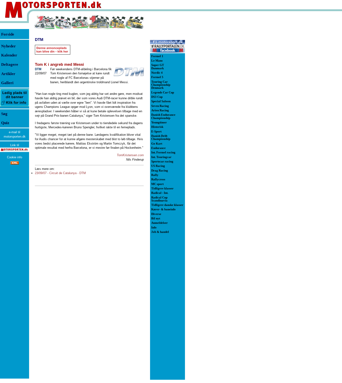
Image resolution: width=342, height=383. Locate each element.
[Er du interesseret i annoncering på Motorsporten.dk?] (14, 106)
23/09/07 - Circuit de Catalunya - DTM (60, 173)
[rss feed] (14, 163)
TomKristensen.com (130, 155)
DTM (39, 39)
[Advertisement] (209, 84)
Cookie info (14, 157)
